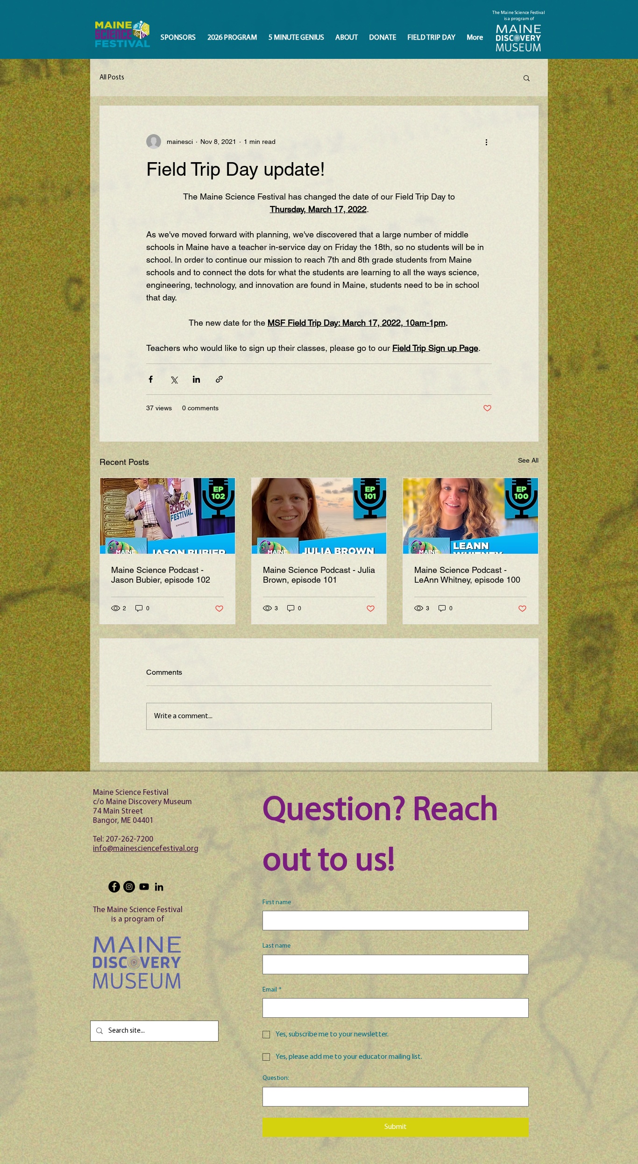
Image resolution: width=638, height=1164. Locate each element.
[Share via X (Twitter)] (173, 379)
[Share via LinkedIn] (196, 379)
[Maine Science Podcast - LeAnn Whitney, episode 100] (470, 516)
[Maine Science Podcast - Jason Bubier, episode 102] (167, 516)
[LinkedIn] (159, 887)
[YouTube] (144, 887)
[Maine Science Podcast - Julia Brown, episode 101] (319, 516)
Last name (276, 946)
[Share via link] (219, 379)
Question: (275, 1078)
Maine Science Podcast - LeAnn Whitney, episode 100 (467, 575)
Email (272, 989)
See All (528, 460)
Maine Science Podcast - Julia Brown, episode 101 (319, 575)
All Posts (111, 77)
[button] (526, 77)
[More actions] (486, 141)
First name (276, 902)
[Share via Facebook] (150, 379)
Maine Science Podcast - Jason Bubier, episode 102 (160, 575)
